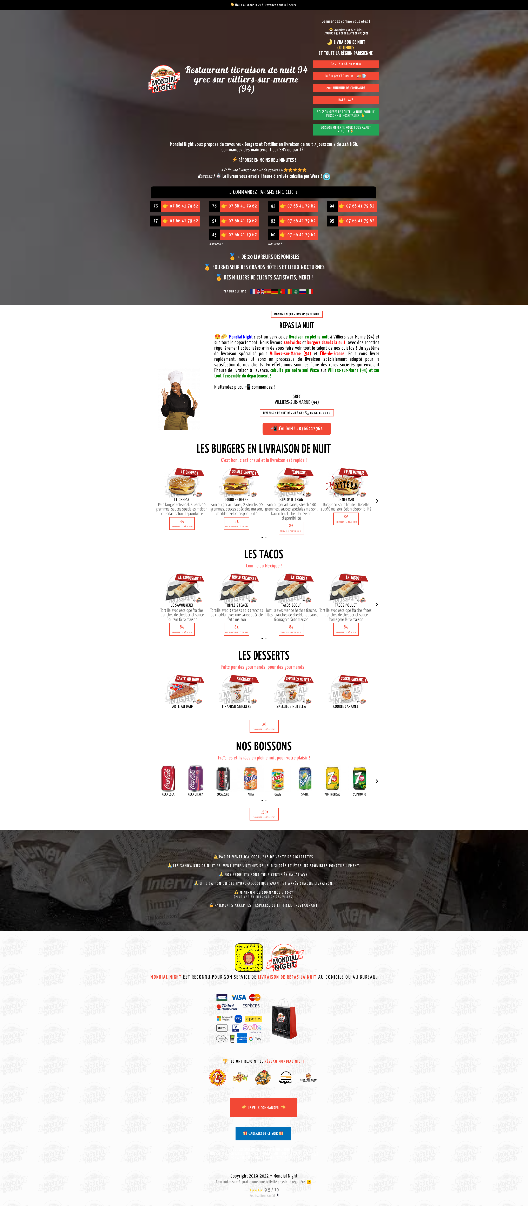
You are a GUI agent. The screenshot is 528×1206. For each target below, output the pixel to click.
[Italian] (310, 292)
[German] (274, 292)
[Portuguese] (281, 292)
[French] (253, 292)
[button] (182, 523)
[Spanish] (267, 292)
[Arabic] (295, 292)
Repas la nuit (296, 326)
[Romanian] (288, 292)
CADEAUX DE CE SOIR (263, 1134)
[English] (260, 292)
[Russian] (302, 292)
